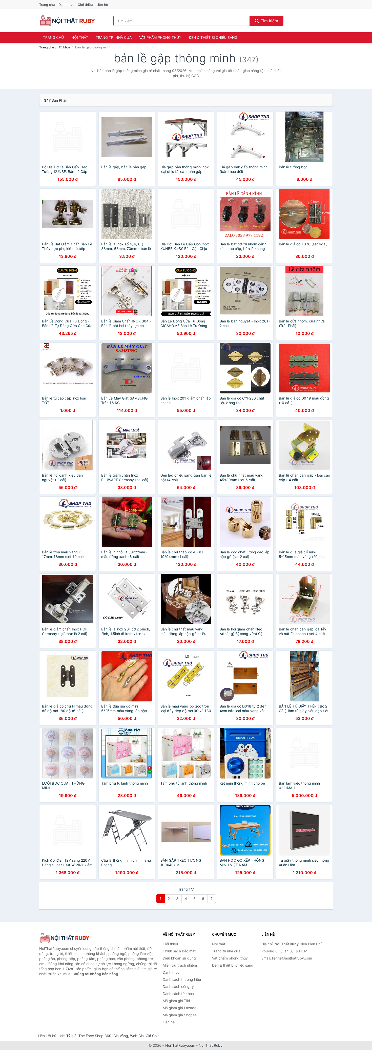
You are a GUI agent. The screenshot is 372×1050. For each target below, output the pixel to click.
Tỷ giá (71, 1036)
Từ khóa (64, 47)
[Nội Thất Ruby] (64, 938)
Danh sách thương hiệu (182, 979)
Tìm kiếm (268, 20)
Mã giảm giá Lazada (179, 1008)
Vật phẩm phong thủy (160, 37)
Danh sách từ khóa (178, 993)
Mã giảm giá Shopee (180, 1015)
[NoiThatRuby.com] (67, 20)
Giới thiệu (85, 5)
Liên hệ (102, 5)
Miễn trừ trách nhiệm (180, 965)
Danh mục (66, 5)
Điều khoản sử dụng (179, 958)
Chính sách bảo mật (179, 951)
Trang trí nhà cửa (114, 37)
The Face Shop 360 (94, 1036)
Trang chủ (47, 5)
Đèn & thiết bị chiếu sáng (213, 37)
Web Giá (137, 1036)
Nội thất (79, 37)
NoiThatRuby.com (180, 1045)
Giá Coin (152, 1036)
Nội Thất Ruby (210, 1045)
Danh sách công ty (178, 986)
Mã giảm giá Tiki (176, 1001)
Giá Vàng (120, 1036)
